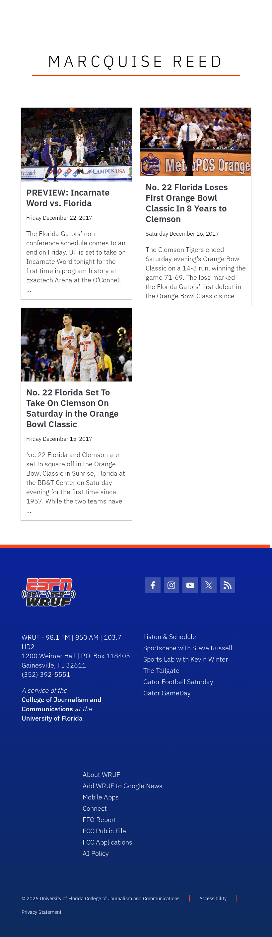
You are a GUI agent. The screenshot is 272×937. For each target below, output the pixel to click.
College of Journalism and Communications (62, 704)
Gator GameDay (167, 692)
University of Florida (52, 718)
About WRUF (101, 774)
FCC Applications (107, 842)
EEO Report (99, 819)
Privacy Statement (41, 912)
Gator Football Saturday (178, 681)
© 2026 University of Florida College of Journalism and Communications (100, 898)
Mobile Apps (101, 796)
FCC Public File (104, 830)
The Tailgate (161, 670)
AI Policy (96, 853)
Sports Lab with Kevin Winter (185, 659)
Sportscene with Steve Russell (187, 647)
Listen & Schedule (169, 636)
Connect (95, 808)
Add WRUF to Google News (123, 785)
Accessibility (213, 898)
